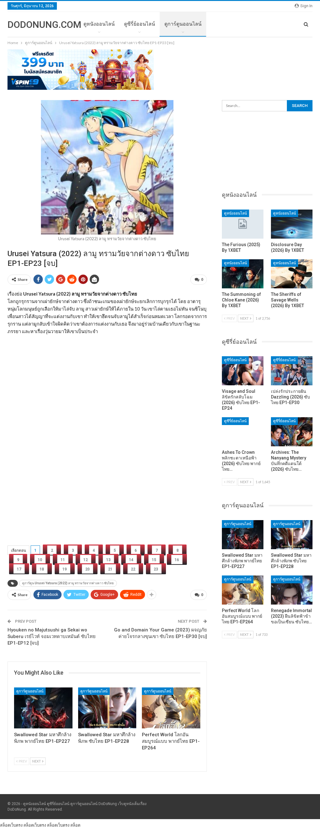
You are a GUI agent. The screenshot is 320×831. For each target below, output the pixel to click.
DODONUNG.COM (44, 24)
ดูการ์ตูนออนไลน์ (183, 24)
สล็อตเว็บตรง (11, 825)
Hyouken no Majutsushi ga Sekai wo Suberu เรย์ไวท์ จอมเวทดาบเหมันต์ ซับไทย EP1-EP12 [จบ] (52, 636)
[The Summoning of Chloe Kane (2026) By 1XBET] (242, 273)
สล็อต (75, 825)
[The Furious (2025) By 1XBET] (242, 224)
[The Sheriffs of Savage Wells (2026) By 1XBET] (291, 273)
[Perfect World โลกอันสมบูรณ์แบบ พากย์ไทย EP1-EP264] (171, 707)
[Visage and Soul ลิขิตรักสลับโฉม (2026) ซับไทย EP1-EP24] (242, 370)
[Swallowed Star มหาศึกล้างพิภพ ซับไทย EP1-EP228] (107, 707)
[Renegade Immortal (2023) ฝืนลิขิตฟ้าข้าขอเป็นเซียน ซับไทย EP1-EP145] (291, 590)
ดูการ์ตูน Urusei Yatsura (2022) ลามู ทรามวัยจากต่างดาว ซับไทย (68, 583)
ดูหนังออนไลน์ (99, 24)
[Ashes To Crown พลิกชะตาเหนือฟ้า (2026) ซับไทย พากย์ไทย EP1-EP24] (242, 431)
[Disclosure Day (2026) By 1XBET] (291, 224)
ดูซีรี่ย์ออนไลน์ (139, 24)
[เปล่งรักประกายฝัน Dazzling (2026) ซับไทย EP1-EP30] (291, 370)
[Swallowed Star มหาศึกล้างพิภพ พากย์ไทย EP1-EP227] (43, 707)
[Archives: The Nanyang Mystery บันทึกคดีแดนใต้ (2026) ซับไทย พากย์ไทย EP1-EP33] (291, 431)
